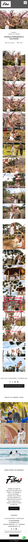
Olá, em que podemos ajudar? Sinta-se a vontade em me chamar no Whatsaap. (13, 532)
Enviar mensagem (14, 520)
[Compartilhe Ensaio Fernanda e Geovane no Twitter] (15, 382)
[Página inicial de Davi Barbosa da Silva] (6, 4)
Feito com (14, 540)
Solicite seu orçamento (14, 385)
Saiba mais (14, 508)
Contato (14, 534)
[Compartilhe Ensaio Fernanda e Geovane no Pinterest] (17, 382)
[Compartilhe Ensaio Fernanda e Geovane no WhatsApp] (12, 382)
